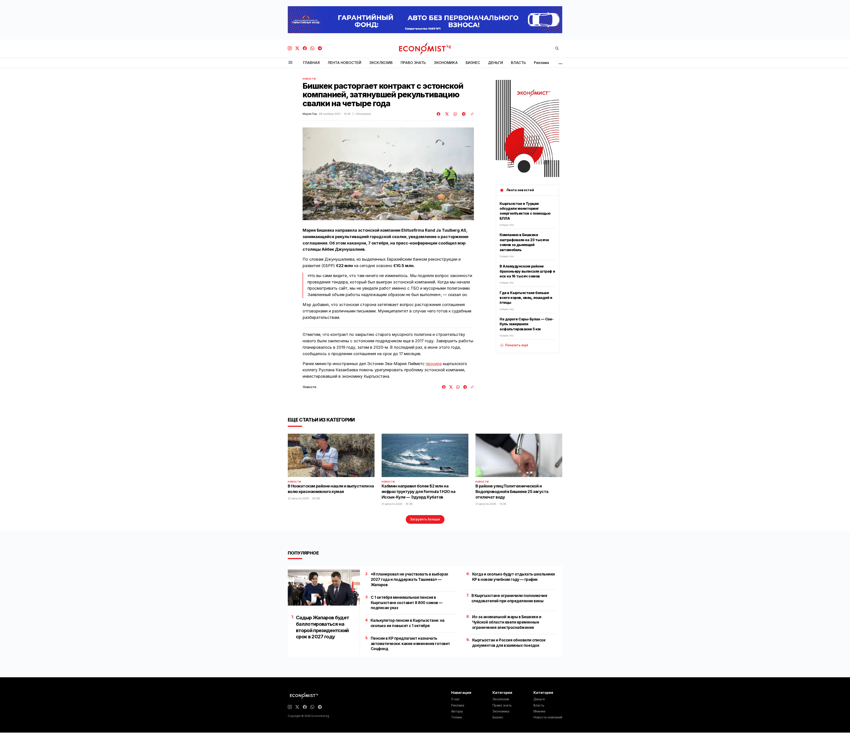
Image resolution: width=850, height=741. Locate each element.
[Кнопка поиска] (557, 48)
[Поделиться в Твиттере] (446, 114)
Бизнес (498, 717)
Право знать (502, 705)
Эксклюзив (501, 699)
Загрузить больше (425, 519)
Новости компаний (547, 717)
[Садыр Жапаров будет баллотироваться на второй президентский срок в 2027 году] (324, 588)
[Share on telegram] (463, 114)
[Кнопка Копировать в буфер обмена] (470, 114)
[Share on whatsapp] (454, 114)
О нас (455, 699)
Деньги (539, 699)
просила (434, 363)
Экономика (501, 711)
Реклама (457, 705)
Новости (309, 79)
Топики (456, 717)
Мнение (539, 711)
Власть (538, 705)
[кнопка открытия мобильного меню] (290, 63)
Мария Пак (310, 113)
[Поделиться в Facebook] (438, 114)
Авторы (457, 711)
